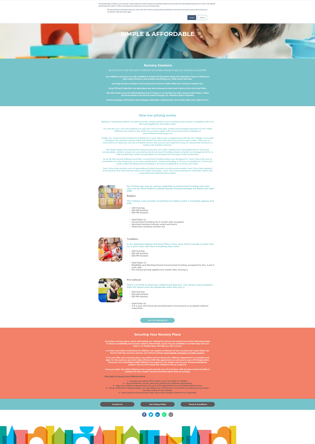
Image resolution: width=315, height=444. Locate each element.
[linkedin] (157, 414)
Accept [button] (191, 17)
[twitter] (151, 414)
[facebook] (144, 414)
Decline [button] (202, 17)
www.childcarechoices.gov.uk (157, 133)
